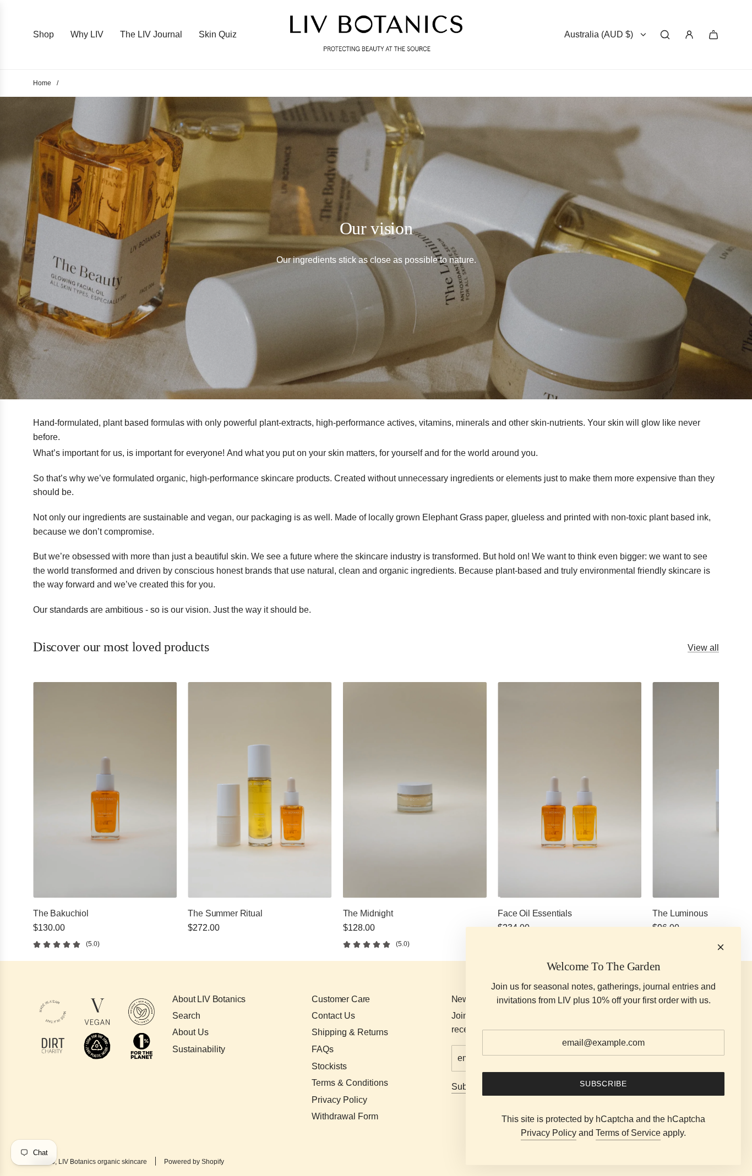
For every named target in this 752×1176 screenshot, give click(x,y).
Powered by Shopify (194, 1162)
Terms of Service (628, 1132)
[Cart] (713, 35)
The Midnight (368, 913)
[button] (45, 816)
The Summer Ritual (225, 913)
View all (703, 647)
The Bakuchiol (61, 913)
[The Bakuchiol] (105, 790)
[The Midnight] (415, 790)
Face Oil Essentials (535, 913)
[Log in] (689, 35)
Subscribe (603, 1083)
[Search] (665, 35)
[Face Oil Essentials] (569, 790)
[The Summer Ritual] (259, 790)
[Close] (721, 947)
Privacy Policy (548, 1132)
